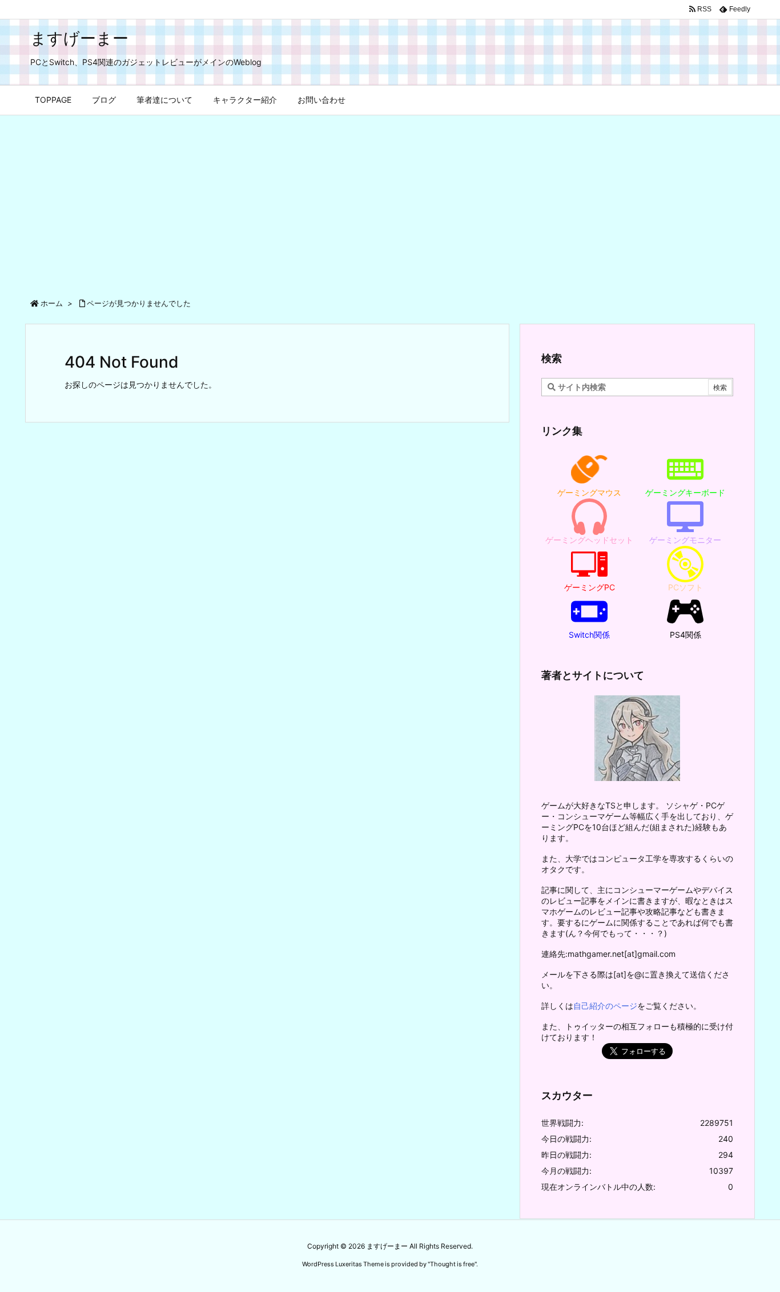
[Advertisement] (390, 201)
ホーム (52, 303)
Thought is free (452, 1264)
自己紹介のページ (605, 1006)
